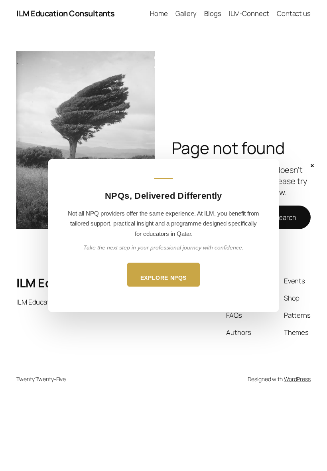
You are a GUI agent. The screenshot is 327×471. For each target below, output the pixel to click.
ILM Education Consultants (65, 13)
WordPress (297, 379)
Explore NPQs (163, 278)
